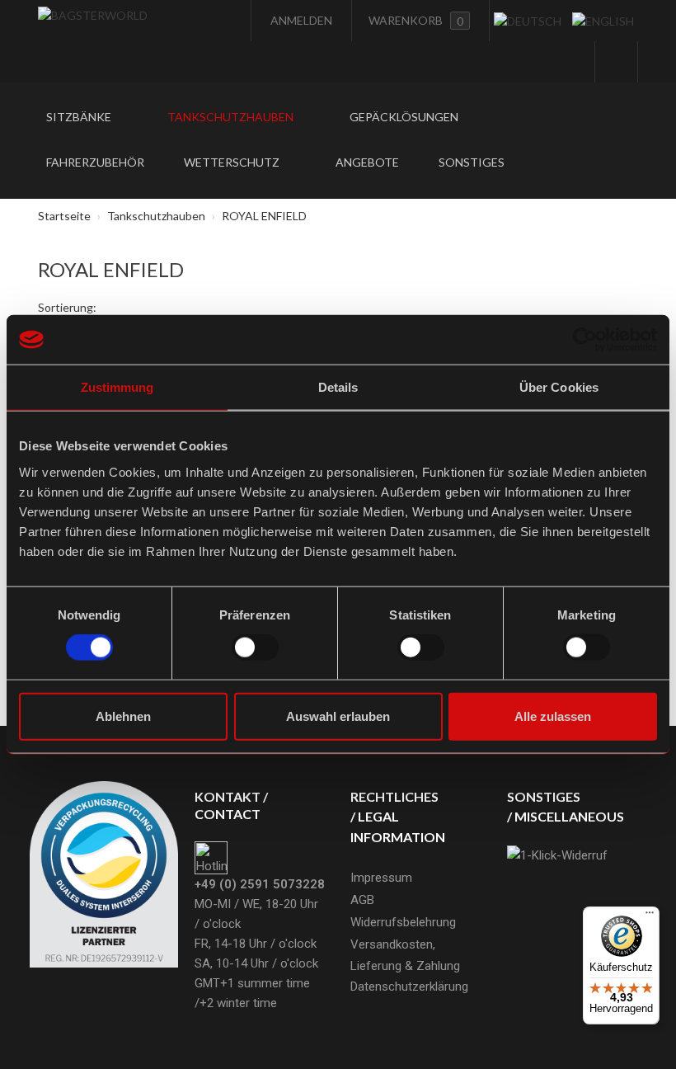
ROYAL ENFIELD (111, 269)
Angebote (367, 162)
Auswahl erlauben (338, 716)
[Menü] (650, 916)
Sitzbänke (80, 117)
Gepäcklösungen (405, 117)
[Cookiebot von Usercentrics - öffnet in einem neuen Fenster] (585, 339)
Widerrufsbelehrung (403, 922)
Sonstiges (473, 162)
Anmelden (300, 20)
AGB (362, 899)
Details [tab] (338, 387)
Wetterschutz (233, 162)
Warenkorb (416, 20)
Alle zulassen (552, 716)
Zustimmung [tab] (117, 387)
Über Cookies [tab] (559, 387)
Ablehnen (123, 716)
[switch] (255, 647)
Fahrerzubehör (95, 162)
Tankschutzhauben (231, 117)
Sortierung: (67, 307)
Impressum (381, 877)
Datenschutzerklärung (409, 986)
